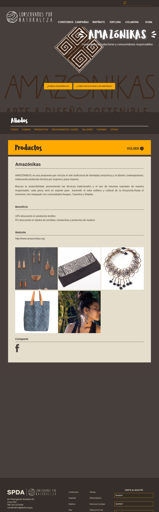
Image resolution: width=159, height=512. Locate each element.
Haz (70, 510)
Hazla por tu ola (96, 510)
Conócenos (65, 22)
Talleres (87, 129)
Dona (148, 22)
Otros (114, 129)
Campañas (82, 22)
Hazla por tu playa (97, 504)
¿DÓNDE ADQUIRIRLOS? (58, 86)
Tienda (92, 492)
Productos (41, 129)
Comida (26, 129)
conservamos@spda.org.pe (19, 507)
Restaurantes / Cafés (65, 129)
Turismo (101, 129)
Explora (115, 22)
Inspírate (98, 22)
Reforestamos (95, 498)
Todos (14, 129)
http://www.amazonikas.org (30, 238)
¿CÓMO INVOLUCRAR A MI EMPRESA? (94, 86)
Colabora (132, 22)
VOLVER (133, 148)
